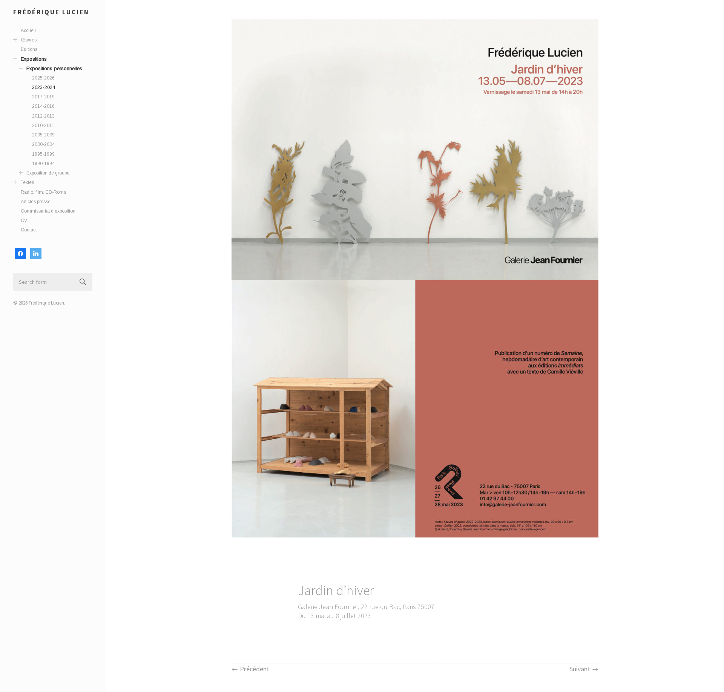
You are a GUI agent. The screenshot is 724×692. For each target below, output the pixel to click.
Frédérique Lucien (51, 12)
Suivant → (583, 668)
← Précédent (250, 668)
